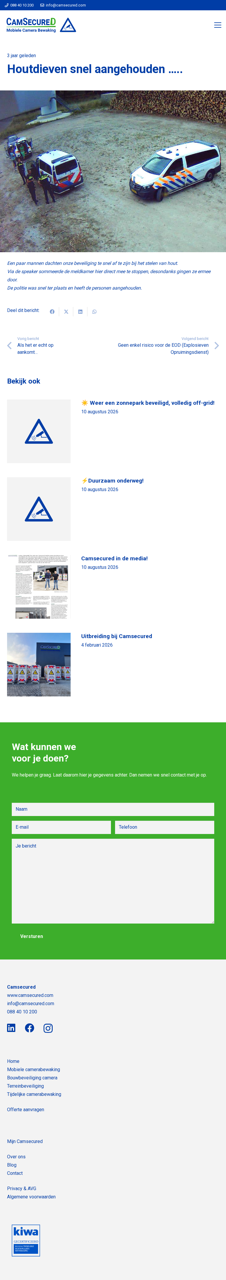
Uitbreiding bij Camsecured (116, 636)
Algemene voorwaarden (31, 1197)
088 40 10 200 (22, 1012)
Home (13, 1061)
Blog (11, 1165)
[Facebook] (29, 1028)
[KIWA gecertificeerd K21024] (26, 1240)
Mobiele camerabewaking (33, 1069)
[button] (217, 25)
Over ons (16, 1157)
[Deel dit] (52, 311)
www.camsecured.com (30, 995)
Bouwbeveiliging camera (32, 1078)
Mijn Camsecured (25, 1141)
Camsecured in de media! (114, 558)
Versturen (31, 936)
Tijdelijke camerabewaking (34, 1094)
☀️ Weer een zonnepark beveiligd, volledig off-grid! (148, 402)
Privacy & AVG (21, 1188)
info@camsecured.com (30, 1003)
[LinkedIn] (11, 1028)
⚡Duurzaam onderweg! (112, 480)
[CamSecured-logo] (41, 25)
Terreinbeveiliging (25, 1086)
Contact (15, 1173)
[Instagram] (48, 1028)
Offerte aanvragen (25, 1109)
